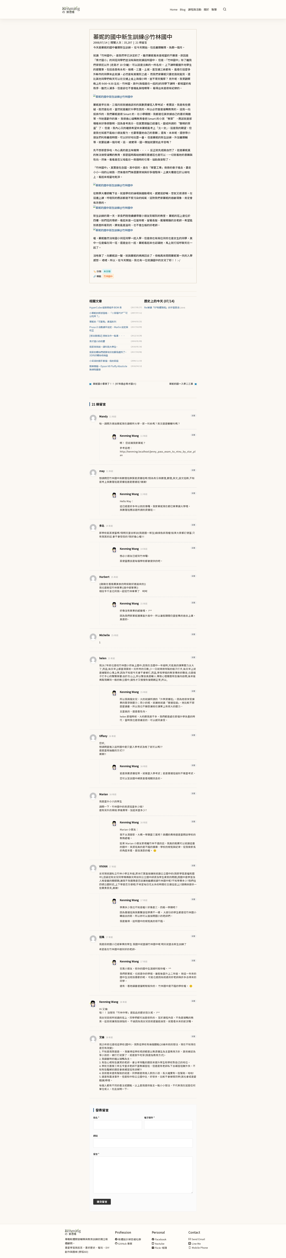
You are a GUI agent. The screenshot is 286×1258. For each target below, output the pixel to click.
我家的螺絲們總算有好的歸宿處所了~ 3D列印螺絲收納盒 (107, 353)
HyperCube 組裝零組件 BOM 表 (105, 307)
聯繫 (214, 9)
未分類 (107, 271)
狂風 (101, 937)
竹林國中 (108, 276)
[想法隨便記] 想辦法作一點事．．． (107, 335)
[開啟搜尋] (224, 9)
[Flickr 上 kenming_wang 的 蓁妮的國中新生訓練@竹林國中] (113, 96)
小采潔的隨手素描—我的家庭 (103, 360)
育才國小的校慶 (97, 341)
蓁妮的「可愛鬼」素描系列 (102, 321)
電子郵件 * (149, 1117)
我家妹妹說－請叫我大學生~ (103, 346)
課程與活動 (194, 9)
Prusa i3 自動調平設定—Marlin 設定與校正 (108, 329)
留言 (96, 1154)
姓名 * (96, 1117)
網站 (95, 1135)
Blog (183, 9)
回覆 (193, 415)
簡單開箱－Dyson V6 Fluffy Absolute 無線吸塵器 (108, 368)
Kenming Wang (129, 435)
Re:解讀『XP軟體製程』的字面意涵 (164, 307)
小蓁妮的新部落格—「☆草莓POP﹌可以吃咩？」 (108, 314)
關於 (206, 9)
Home (173, 9)
